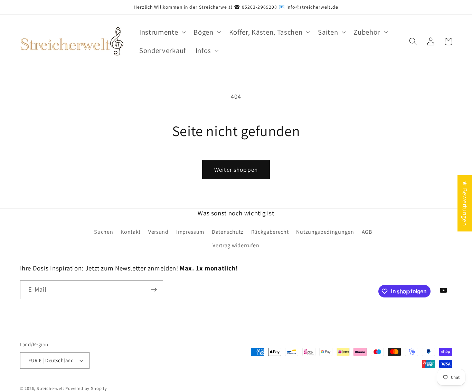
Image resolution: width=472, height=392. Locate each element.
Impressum (190, 231)
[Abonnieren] (154, 289)
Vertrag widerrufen (236, 245)
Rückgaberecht (270, 231)
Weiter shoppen (236, 169)
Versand (158, 231)
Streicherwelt (50, 388)
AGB (367, 231)
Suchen (103, 231)
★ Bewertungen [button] (465, 203)
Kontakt (131, 231)
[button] (161, 32)
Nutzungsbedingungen (325, 231)
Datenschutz (228, 231)
